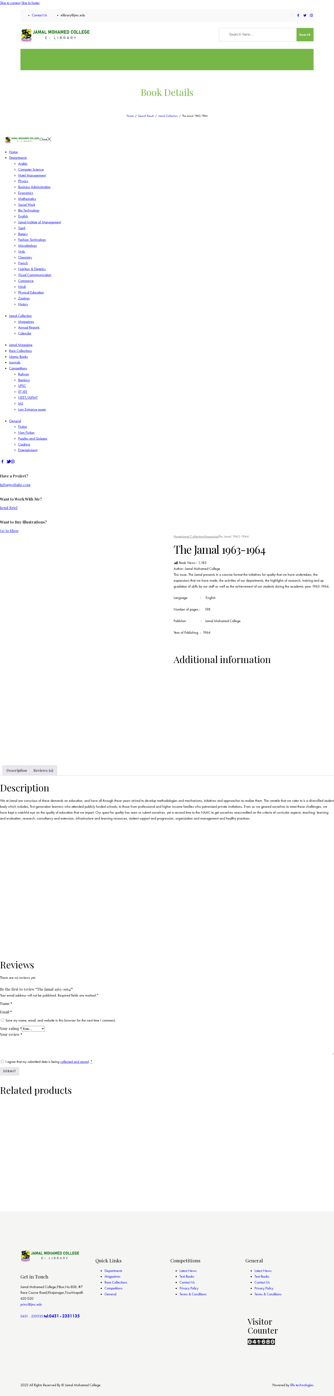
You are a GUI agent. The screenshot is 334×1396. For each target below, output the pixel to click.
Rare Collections (116, 1282)
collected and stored (74, 1061)
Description (16, 770)
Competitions (113, 1288)
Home (130, 116)
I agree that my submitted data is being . (48, 1061)
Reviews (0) (43, 770)
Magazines (211, 536)
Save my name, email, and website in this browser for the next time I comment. (60, 1020)
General (110, 1294)
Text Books (186, 1276)
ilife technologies (302, 1385)
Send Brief (8, 507)
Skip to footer (30, 2)
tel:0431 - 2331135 (62, 1316)
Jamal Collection (168, 116)
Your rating (11, 1028)
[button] (13, 755)
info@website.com (15, 484)
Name (6, 1003)
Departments (113, 1270)
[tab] (16, 770)
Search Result (146, 116)
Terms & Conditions (193, 1294)
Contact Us (187, 1282)
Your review (11, 1034)
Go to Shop (9, 530)
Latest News (188, 1270)
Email (6, 1012)
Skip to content (10, 2)
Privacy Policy (188, 1288)
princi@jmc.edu (31, 1304)
